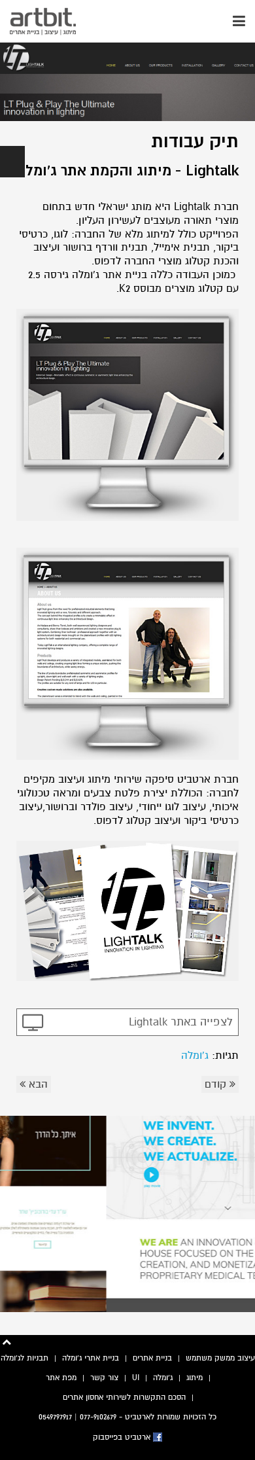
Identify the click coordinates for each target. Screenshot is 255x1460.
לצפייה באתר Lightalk (181, 1022)
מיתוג (194, 1377)
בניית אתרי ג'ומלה (90, 1357)
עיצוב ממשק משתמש (220, 1357)
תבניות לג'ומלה (24, 1357)
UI (135, 1377)
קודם (217, 1084)
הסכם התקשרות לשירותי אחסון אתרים (124, 1397)
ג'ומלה (195, 1055)
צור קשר (104, 1377)
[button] (12, 161)
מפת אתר (61, 1377)
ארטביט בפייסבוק (123, 1437)
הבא (37, 1084)
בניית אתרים (152, 1357)
